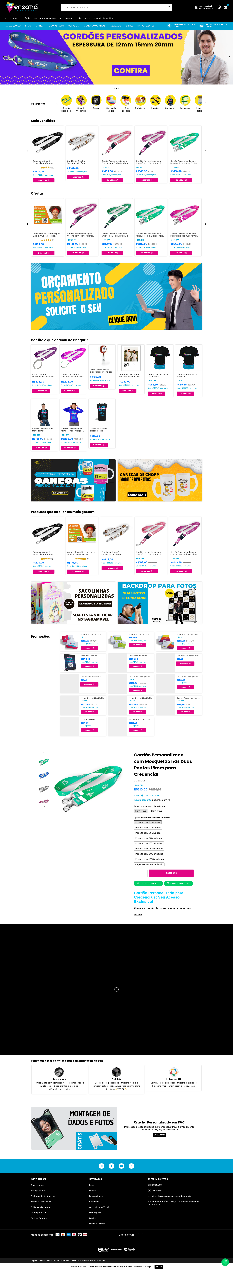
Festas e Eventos (146, 25)
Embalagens (115, 25)
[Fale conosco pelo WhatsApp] (219, 7)
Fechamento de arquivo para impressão (54, 18)
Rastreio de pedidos (104, 18)
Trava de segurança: (149, 806)
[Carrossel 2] (160, 480)
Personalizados (56, 25)
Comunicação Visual (94, 25)
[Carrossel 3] (116, 57)
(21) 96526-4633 (155, 1190)
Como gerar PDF (38, 1212)
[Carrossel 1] (73, 480)
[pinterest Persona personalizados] (131, 1166)
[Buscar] (169, 7)
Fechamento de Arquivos (43, 1196)
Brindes (129, 25)
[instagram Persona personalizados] (101, 1166)
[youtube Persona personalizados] (121, 1166)
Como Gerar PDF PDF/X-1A (17, 18)
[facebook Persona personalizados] (111, 1166)
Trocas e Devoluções (41, 1201)
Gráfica (39, 25)
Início (28, 25)
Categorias (15, 25)
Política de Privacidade (41, 1207)
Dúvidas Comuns (39, 1218)
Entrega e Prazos (39, 1190)
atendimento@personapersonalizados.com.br (169, 1196)
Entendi (159, 1267)
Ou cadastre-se (206, 8)
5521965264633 (155, 1185)
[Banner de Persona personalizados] (116, 296)
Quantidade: (152, 817)
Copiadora (73, 25)
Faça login (208, 6)
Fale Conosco (83, 18)
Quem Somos (37, 1185)
